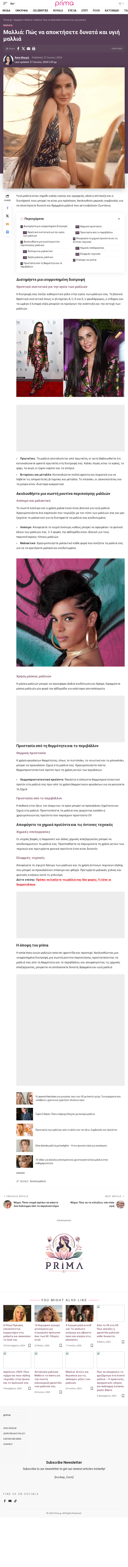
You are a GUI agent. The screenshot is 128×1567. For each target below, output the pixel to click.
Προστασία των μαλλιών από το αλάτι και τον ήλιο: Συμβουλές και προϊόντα (76, 1130)
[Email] (28, 48)
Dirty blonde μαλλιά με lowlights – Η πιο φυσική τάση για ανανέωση (71, 1145)
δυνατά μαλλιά (38, 1181)
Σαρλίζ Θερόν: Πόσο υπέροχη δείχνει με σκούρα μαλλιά (65, 1114)
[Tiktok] (15, 1501)
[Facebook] (4, 1501)
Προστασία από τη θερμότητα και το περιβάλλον (41, 265)
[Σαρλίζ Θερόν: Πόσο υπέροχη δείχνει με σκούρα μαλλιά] (24, 1114)
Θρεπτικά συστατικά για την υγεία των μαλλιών (43, 234)
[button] (6, 3)
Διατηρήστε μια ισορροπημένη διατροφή (45, 226)
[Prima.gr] (64, 3)
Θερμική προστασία (91, 226)
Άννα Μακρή (22, 57)
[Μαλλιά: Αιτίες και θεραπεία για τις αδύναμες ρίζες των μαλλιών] (80, 1360)
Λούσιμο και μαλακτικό (40, 251)
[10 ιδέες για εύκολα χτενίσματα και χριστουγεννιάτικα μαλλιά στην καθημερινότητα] (24, 1161)
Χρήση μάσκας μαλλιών (40, 257)
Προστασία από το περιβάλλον (96, 232)
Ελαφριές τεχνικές (90, 254)
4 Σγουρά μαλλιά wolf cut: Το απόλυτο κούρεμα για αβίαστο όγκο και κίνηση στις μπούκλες (78, 1332)
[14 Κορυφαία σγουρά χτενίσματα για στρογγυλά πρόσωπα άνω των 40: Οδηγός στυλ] (48, 1313)
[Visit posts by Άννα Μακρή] (8, 60)
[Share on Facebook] (18, 48)
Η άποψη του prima (86, 260)
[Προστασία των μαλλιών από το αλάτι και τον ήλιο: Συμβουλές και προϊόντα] (24, 1130)
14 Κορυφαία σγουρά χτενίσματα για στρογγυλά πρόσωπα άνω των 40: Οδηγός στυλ (47, 1332)
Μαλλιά (8, 25)
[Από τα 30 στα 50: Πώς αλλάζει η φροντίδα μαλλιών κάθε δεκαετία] (111, 1313)
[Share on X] (23, 48)
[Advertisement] (70, 428)
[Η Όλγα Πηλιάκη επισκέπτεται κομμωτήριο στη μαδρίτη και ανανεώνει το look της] (17, 1313)
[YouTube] (10, 1501)
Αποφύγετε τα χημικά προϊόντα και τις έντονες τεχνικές (95, 240)
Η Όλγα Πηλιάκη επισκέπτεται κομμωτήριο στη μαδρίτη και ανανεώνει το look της (17, 1332)
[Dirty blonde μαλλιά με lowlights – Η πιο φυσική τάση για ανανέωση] (24, 1145)
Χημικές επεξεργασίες (92, 248)
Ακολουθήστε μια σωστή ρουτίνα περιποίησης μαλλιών (40, 243)
